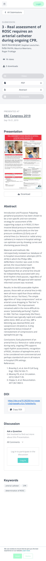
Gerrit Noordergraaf (11, 45)
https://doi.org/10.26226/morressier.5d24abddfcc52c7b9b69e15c (24, 402)
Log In (23, 460)
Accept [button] (17, 556)
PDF (23, 83)
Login (38, 4)
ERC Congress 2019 (17, 116)
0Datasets (24, 96)
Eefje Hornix (7, 48)
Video (24, 76)
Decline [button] (28, 556)
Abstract (23, 90)
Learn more (26, 550)
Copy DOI (17, 409)
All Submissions (14, 12)
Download (25, 194)
